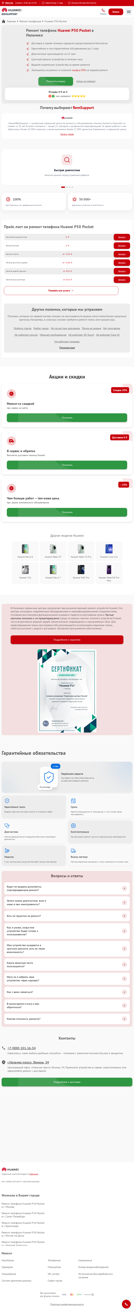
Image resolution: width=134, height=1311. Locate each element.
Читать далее (67, 134)
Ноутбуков (8, 1260)
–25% (123, 484)
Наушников (85, 1260)
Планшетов (54, 1267)
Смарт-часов (55, 1280)
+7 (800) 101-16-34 (22, 1048)
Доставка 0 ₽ (119, 437)
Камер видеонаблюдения (93, 1267)
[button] (63, 187)
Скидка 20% (120, 390)
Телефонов (54, 1260)
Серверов (7, 1267)
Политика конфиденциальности (67, 1304)
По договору (45, 787)
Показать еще (67, 347)
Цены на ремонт (85, 81)
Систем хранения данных (16, 1280)
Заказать (122, 237)
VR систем (53, 1273)
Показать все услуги (59, 290)
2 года (55, 766)
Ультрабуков (9, 1273)
